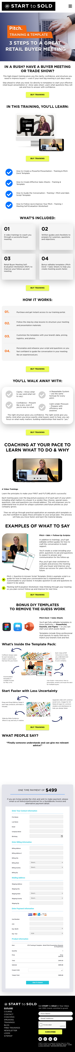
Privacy (65, 1044)
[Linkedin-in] (50, 1039)
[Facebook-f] (55, 1039)
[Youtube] (40, 1039)
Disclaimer (59, 1044)
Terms (54, 1044)
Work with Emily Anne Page (58, 1045)
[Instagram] (45, 1039)
